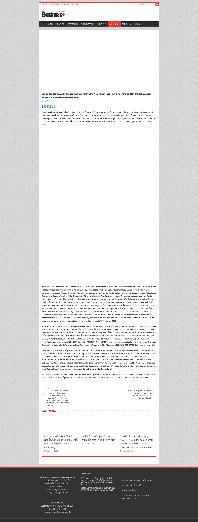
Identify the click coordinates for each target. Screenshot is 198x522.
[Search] (157, 4)
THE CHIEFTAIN (87, 24)
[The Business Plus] (53, 14)
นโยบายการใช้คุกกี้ (129, 490)
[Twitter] (141, 4)
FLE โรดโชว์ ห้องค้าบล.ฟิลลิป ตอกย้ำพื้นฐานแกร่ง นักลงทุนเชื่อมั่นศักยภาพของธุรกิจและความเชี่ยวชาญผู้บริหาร (61, 441)
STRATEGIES (73, 24)
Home (43, 23)
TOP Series (126, 24)
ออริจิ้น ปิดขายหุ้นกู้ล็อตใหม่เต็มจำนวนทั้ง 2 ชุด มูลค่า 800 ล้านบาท (98, 438)
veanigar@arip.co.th (60, 489)
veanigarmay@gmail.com (57, 492)
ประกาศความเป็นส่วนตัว (132, 485)
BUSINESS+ (54, 4)
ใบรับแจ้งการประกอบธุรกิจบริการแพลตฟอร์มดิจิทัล (135, 497)
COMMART (75, 4)
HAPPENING (113, 24)
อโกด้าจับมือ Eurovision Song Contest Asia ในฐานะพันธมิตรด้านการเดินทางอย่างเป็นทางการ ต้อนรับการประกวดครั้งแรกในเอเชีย (136, 441)
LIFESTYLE (101, 24)
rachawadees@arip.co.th (59, 512)
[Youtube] (143, 4)
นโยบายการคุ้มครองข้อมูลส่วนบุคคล (137, 480)
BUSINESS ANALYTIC (56, 24)
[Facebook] (139, 4)
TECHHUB (65, 4)
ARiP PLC (44, 4)
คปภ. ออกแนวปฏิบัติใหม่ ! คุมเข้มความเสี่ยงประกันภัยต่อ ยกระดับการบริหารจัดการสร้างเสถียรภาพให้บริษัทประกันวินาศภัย (140, 393)
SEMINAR (138, 24)
